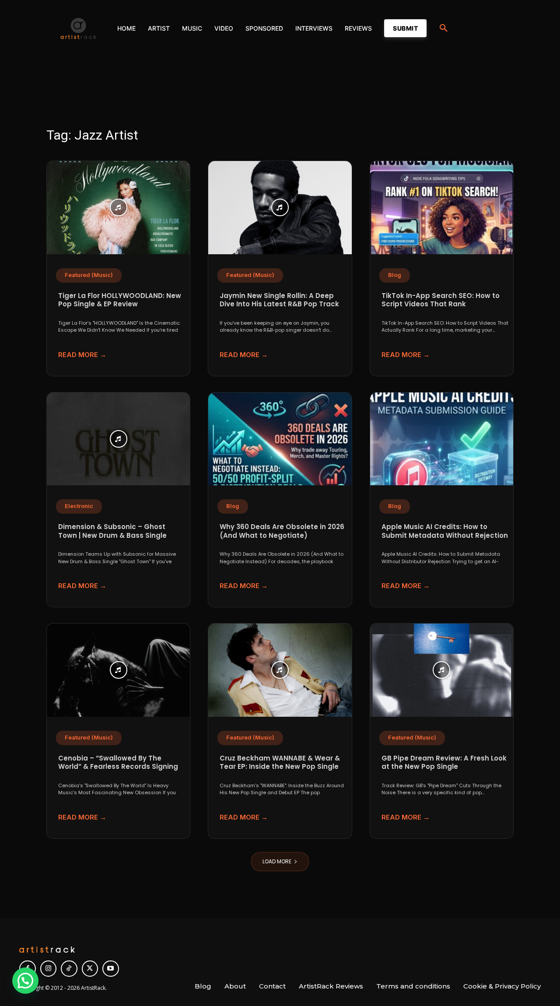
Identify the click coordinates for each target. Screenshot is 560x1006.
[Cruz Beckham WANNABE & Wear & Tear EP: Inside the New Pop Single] (279, 670)
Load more (276, 861)
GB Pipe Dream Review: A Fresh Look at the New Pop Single (444, 762)
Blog (394, 275)
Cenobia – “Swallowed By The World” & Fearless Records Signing (118, 762)
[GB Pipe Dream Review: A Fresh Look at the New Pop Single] (441, 670)
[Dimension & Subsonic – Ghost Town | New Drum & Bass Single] (118, 439)
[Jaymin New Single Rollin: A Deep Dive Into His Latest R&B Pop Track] (279, 207)
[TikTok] (69, 968)
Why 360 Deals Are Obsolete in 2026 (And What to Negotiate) (282, 531)
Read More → (82, 355)
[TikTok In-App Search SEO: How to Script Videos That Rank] (441, 207)
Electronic (79, 506)
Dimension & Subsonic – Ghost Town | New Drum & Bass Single (112, 531)
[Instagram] (48, 968)
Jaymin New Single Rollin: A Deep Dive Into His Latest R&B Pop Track (279, 300)
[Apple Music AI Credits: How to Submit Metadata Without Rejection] (441, 439)
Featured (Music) (89, 275)
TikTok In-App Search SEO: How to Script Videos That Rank (441, 300)
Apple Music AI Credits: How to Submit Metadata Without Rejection (445, 531)
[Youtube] (110, 968)
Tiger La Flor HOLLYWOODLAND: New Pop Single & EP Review (119, 300)
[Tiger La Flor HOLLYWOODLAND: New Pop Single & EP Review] (118, 207)
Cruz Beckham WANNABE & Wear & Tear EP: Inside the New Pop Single (280, 762)
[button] (443, 28)
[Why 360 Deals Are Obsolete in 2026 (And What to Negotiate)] (279, 439)
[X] (90, 968)
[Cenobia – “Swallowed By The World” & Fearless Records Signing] (118, 670)
